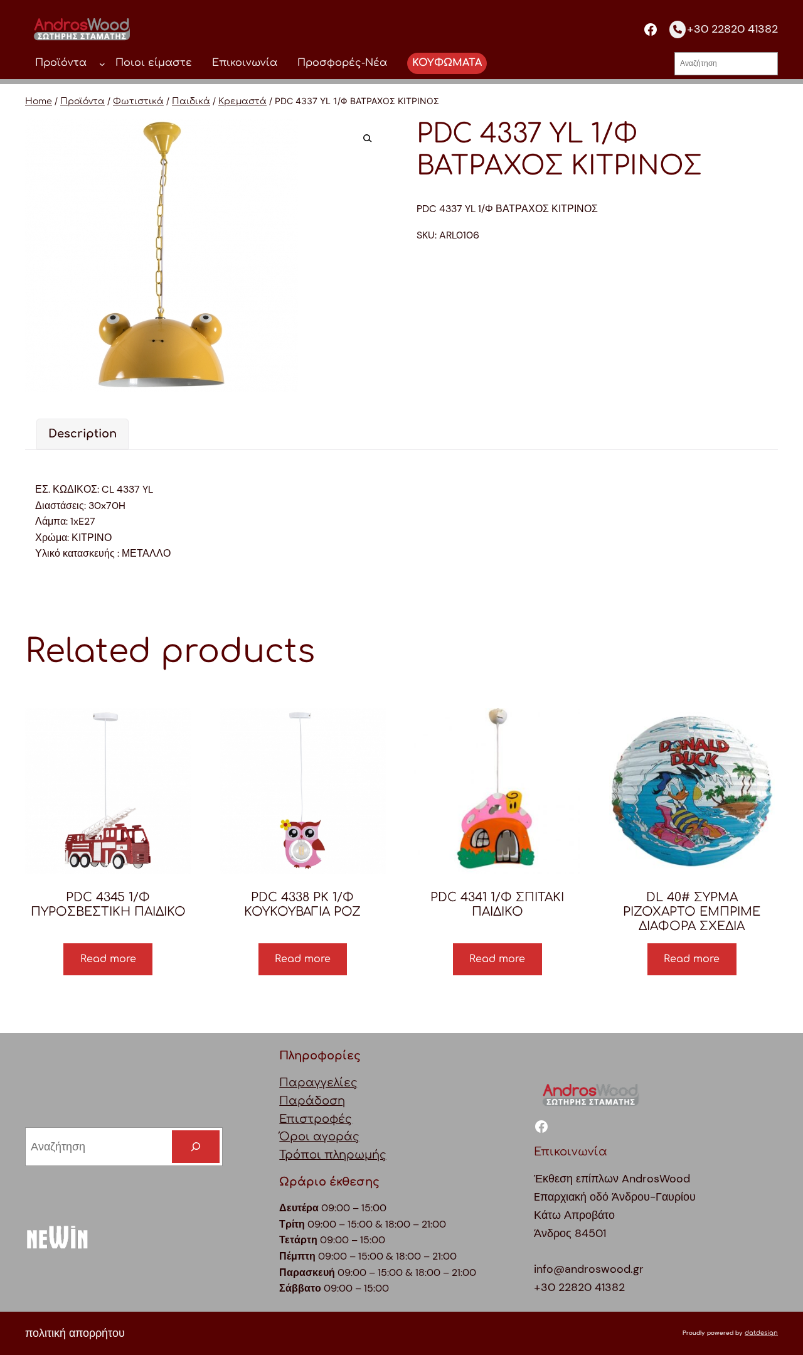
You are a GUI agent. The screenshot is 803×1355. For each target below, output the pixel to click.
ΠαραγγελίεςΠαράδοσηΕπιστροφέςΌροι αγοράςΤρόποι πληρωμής (332, 1118)
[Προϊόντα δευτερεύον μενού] (102, 63)
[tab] (82, 434)
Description (82, 433)
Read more (108, 959)
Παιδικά (191, 101)
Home (38, 101)
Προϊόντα (82, 101)
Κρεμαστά (242, 101)
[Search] (196, 1146)
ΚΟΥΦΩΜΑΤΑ (447, 62)
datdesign (761, 1332)
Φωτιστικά (138, 101)
